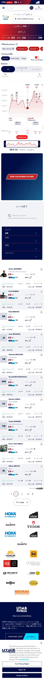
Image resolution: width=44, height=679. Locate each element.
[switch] (37, 57)
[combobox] (5, 249)
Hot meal (33, 49)
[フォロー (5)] (41, 269)
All (8, 69)
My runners (36, 69)
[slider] (22, 144)
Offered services (8, 44)
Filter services (7, 49)
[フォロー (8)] (41, 312)
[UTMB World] (22, 609)
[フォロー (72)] (41, 334)
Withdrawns (22, 137)
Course (5, 58)
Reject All (22, 670)
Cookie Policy (24, 659)
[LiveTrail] (39, 488)
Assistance (20, 49)
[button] (41, 269)
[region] (22, 659)
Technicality (14, 58)
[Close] (41, 642)
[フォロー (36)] (41, 444)
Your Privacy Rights (22, 664)
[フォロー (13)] (41, 377)
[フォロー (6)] (41, 399)
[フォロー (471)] (41, 466)
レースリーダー (22, 69)
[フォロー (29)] (41, 422)
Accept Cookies (22, 675)
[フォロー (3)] (41, 291)
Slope (24, 58)
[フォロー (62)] (41, 355)
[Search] (31, 8)
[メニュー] (3, 8)
